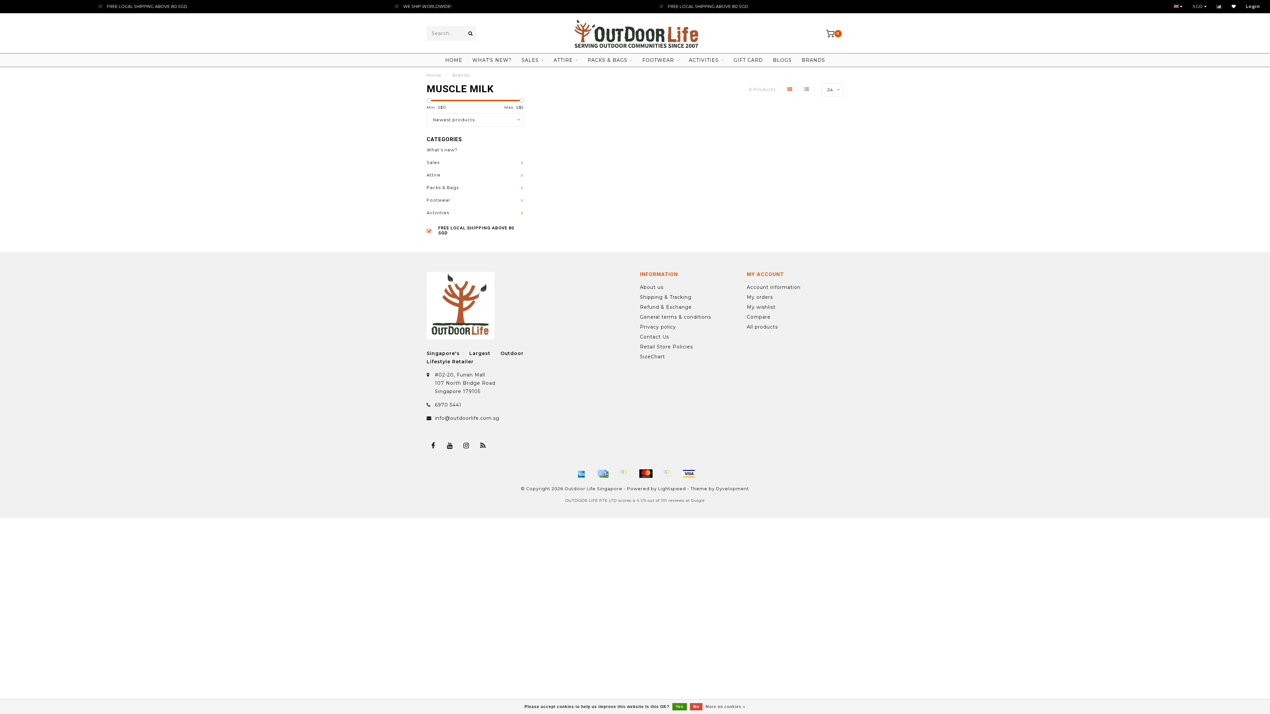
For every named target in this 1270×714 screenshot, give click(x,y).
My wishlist (761, 307)
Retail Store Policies (666, 347)
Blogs (782, 60)
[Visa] (689, 474)
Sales (530, 60)
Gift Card (748, 60)
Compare (759, 317)
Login (1253, 6)
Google (698, 500)
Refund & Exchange (666, 307)
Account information (774, 287)
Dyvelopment (732, 488)
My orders (760, 297)
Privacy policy (658, 327)
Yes (680, 706)
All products (762, 327)
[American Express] (581, 474)
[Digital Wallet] (624, 474)
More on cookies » (725, 706)
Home (453, 60)
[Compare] (1219, 6)
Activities (704, 60)
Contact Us (654, 337)
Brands (813, 60)
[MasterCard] (646, 474)
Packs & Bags (607, 60)
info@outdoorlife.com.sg (467, 418)
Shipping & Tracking (666, 297)
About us (651, 287)
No (696, 706)
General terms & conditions (675, 317)
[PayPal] (667, 474)
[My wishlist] (1234, 6)
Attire (563, 60)
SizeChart (652, 357)
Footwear (658, 60)
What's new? (492, 60)
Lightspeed (672, 488)
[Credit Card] (603, 474)
